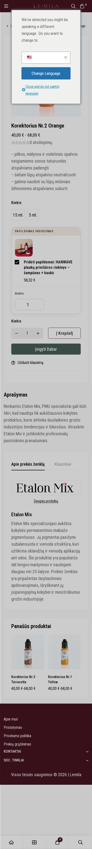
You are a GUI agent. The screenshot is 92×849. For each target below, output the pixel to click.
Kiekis (16, 202)
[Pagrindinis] (11, 842)
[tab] (28, 464)
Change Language (46, 73)
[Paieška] (73, 6)
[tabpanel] (46, 541)
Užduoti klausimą (30, 362)
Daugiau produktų (46, 501)
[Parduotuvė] (34, 842)
